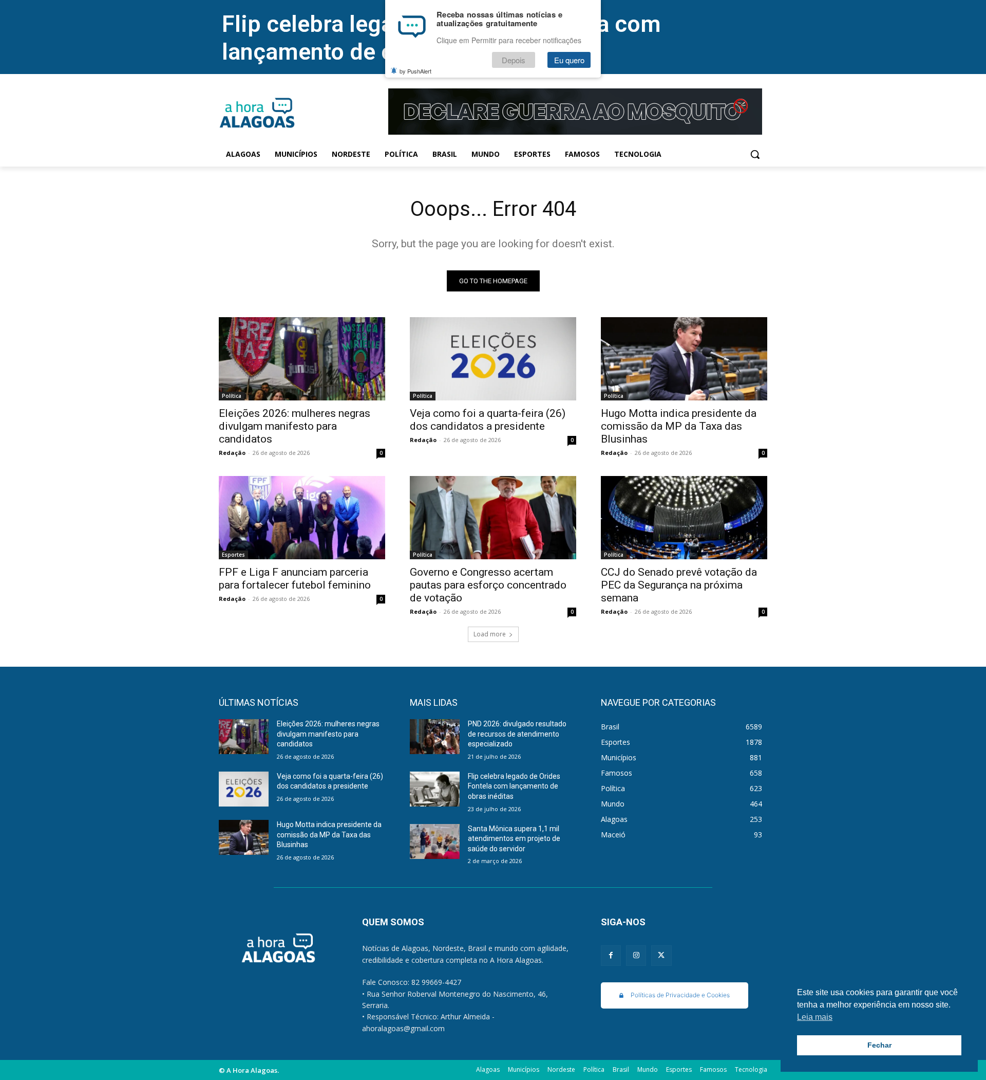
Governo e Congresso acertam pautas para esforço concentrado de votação (488, 585)
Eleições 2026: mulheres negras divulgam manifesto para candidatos (294, 426)
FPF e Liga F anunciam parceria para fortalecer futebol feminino (295, 578)
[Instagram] (636, 955)
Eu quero (569, 59)
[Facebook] (611, 955)
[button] (755, 154)
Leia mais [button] (814, 1017)
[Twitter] (661, 955)
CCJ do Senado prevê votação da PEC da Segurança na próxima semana (679, 585)
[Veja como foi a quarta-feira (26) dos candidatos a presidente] (493, 358)
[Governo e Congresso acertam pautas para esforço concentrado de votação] (493, 517)
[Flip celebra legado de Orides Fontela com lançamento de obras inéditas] (435, 789)
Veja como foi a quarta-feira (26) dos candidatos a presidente (487, 419)
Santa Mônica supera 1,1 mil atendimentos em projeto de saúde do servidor (514, 839)
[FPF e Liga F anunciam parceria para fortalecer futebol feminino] (302, 517)
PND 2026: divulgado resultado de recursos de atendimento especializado (517, 734)
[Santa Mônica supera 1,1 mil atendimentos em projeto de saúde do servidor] (435, 841)
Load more (489, 634)
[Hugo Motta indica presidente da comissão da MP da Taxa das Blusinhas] (684, 358)
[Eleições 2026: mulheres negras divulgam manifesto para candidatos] (302, 358)
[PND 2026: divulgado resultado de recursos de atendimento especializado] (435, 736)
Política (231, 395)
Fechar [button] (879, 1045)
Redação (232, 452)
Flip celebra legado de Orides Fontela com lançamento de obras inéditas (514, 786)
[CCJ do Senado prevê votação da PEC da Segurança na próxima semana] (684, 517)
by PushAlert (415, 71)
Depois (513, 59)
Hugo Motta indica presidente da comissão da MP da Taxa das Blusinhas (678, 426)
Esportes (233, 554)
